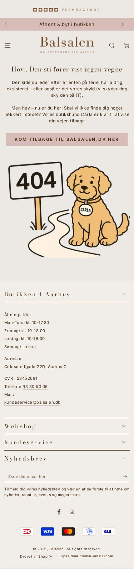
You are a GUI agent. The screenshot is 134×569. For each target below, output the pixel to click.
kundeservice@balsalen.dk (32, 402)
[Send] (126, 476)
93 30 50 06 (35, 386)
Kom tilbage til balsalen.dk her (67, 139)
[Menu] (7, 45)
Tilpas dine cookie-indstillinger (86, 556)
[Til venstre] (9, 24)
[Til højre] (125, 24)
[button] (111, 45)
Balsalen (56, 549)
